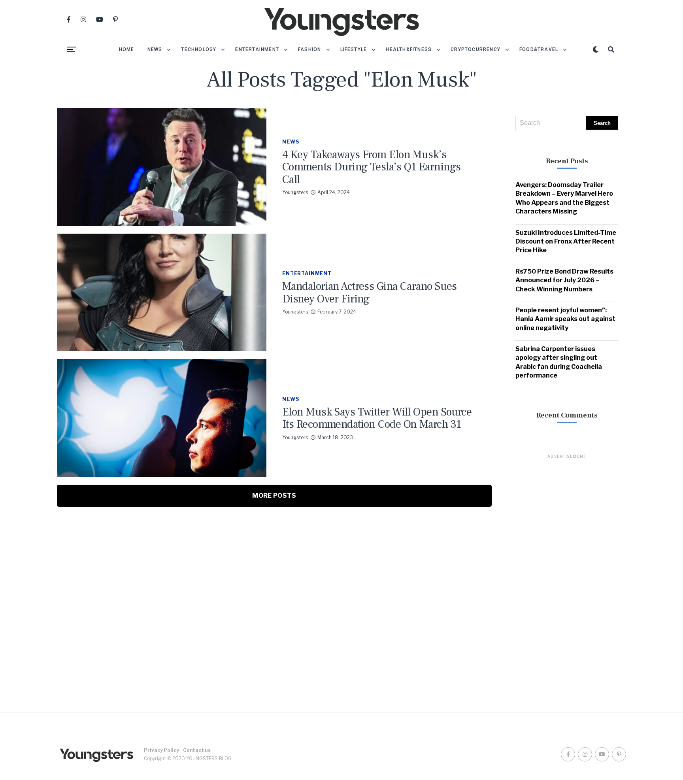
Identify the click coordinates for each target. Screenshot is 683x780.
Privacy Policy (161, 750)
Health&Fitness (409, 49)
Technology (198, 49)
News (154, 49)
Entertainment (257, 49)
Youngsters (295, 192)
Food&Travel (538, 49)
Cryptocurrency (475, 49)
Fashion (309, 49)
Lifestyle (353, 49)
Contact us (197, 750)
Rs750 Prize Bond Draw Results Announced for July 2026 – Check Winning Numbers (564, 280)
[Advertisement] (567, 578)
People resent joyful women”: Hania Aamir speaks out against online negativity (565, 319)
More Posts (274, 495)
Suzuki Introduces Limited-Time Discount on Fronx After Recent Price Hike (565, 241)
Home (126, 49)
